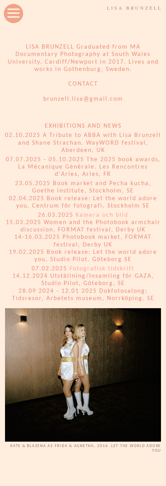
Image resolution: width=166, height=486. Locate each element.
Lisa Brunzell (134, 8)
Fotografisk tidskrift (101, 269)
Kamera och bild (102, 215)
